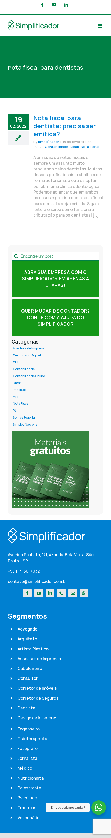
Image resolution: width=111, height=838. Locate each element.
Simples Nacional (25, 424)
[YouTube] (38, 593)
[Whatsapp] (84, 593)
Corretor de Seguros (38, 698)
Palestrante (29, 788)
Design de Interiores (38, 718)
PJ (14, 411)
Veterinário (28, 817)
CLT (16, 362)
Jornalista (27, 758)
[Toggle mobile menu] (100, 25)
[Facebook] (27, 593)
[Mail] (72, 593)
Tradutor (26, 807)
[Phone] (61, 593)
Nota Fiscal (90, 146)
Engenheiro (29, 729)
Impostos (19, 390)
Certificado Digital (27, 355)
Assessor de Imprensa (39, 658)
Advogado (27, 629)
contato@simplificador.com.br (37, 581)
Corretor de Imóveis (37, 688)
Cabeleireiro (30, 668)
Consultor (28, 678)
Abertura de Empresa (29, 348)
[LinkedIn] (50, 593)
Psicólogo (27, 798)
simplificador (48, 141)
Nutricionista (31, 778)
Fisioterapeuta (32, 738)
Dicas (74, 146)
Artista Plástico (33, 649)
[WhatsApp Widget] (98, 807)
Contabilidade (56, 146)
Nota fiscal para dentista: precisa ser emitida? (64, 126)
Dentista (26, 708)
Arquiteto (27, 639)
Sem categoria (24, 418)
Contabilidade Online (29, 376)
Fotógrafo (28, 748)
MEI (15, 397)
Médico (25, 768)
